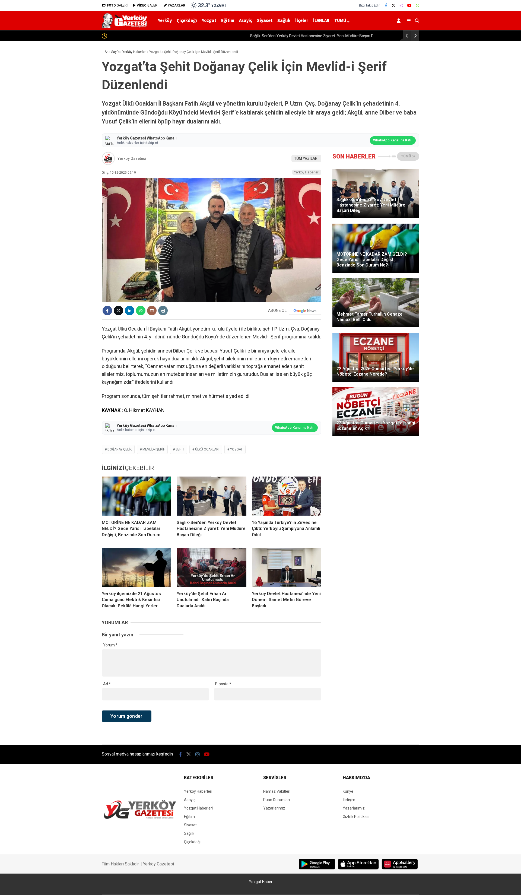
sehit (180, 449)
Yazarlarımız (274, 808)
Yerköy (165, 20)
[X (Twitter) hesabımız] (393, 5)
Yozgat (209, 20)
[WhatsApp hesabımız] (417, 5)
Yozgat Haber (260, 882)
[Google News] (305, 311)
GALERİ (117, 5)
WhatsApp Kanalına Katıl (392, 140)
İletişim (349, 800)
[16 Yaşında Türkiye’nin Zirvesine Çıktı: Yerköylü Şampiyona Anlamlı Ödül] (286, 496)
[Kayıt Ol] (399, 20)
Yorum (110, 645)
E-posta (223, 684)
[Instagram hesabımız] (401, 5)
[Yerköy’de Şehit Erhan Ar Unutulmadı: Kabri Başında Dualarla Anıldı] (211, 567)
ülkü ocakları (207, 449)
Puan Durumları (276, 800)
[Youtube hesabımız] (409, 5)
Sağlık (283, 20)
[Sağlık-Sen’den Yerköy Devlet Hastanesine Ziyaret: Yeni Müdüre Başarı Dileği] (211, 496)
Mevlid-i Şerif (153, 449)
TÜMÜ (340, 20)
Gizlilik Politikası (356, 816)
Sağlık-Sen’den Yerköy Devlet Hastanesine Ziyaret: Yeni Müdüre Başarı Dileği (174, 36)
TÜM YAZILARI (306, 158)
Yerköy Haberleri (306, 172)
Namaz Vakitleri (276, 791)
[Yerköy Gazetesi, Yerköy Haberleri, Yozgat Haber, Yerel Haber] (125, 27)
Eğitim (227, 20)
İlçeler (301, 20)
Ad (107, 684)
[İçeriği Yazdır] (163, 310)
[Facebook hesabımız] (386, 5)
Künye (348, 791)
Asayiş (245, 20)
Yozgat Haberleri (198, 808)
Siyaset (264, 20)
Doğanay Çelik (119, 449)
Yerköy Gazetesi (131, 158)
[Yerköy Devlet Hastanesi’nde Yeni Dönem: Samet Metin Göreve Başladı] (286, 567)
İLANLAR (321, 20)
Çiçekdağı (187, 20)
